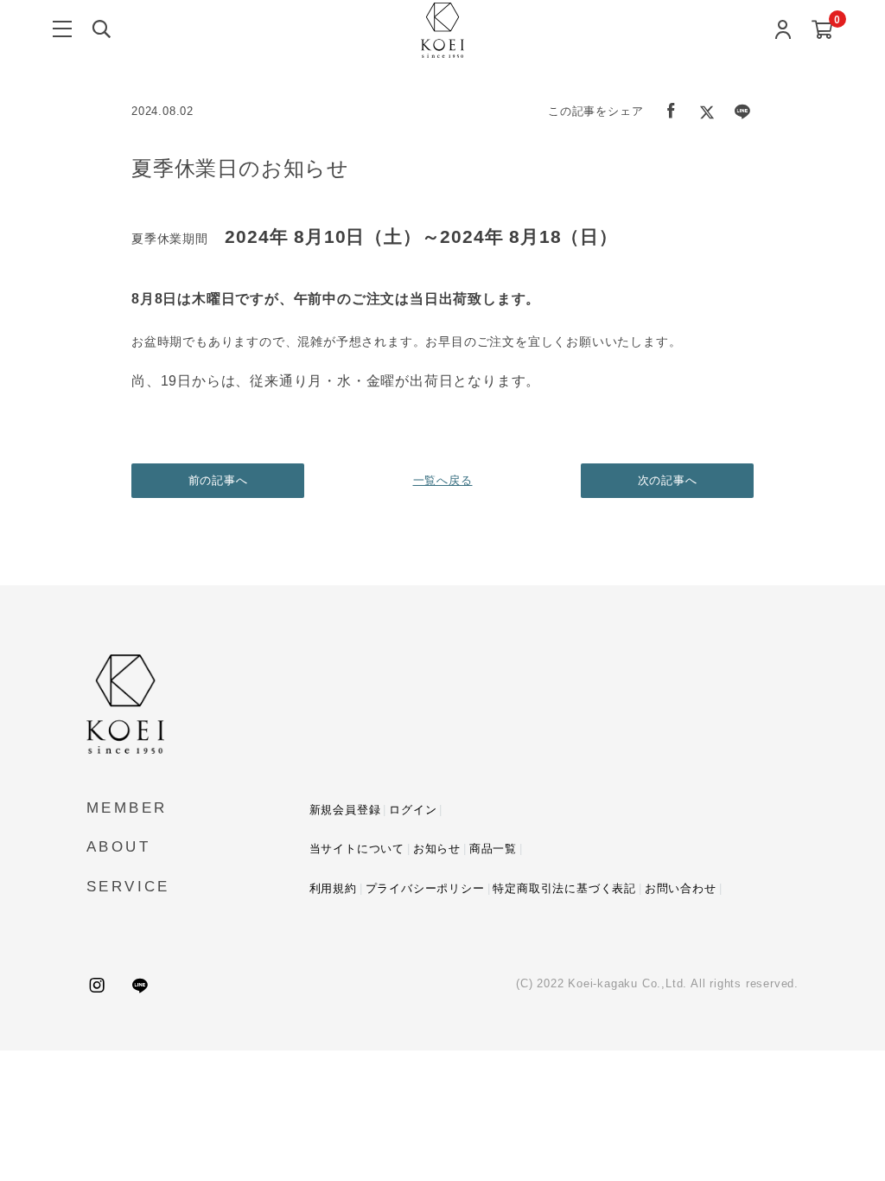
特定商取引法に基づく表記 (564, 888)
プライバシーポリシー (425, 888)
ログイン (412, 809)
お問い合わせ (680, 888)
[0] (822, 30)
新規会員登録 (345, 809)
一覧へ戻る (443, 480)
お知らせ (437, 848)
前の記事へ (218, 480)
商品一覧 (493, 848)
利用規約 (333, 888)
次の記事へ (667, 480)
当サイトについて (356, 848)
